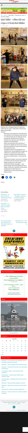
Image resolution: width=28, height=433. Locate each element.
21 (17, 348)
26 (10, 350)
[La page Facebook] (14, 231)
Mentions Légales (6, 402)
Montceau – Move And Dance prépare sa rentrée (13, 383)
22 (21, 348)
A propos (19, 402)
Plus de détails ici (14, 333)
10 (2, 346)
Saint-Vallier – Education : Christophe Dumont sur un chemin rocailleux (20, 196)
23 (25, 348)
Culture (5, 15)
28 (17, 350)
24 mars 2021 (5, 25)
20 (14, 348)
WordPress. (24, 410)
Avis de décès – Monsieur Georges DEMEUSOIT (13, 389)
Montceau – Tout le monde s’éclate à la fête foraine (14, 364)
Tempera (19, 410)
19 (10, 348)
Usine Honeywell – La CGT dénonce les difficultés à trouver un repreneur (6, 223)
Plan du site (13, 402)
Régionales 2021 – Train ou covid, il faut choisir (21, 221)
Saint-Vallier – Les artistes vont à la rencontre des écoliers (6, 196)
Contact (23, 402)
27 (14, 350)
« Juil (2, 354)
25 (6, 350)
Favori (3, 215)
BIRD (19, 403)
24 (2, 350)
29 (21, 350)
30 (25, 350)
